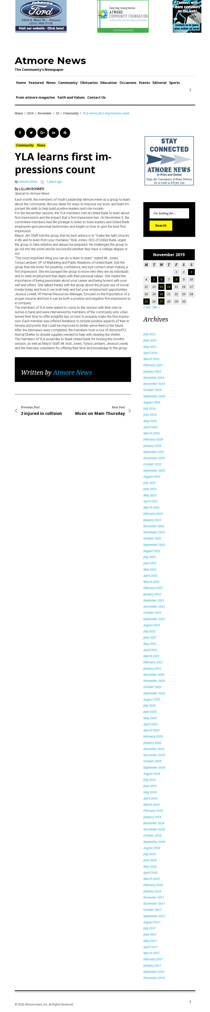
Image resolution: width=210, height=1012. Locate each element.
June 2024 (149, 415)
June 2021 (149, 637)
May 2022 (149, 569)
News (51, 82)
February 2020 (153, 736)
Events (144, 82)
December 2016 (153, 972)
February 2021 (153, 662)
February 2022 (153, 588)
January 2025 (152, 371)
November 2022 (154, 532)
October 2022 (152, 538)
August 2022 (151, 551)
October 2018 (152, 835)
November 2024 (154, 384)
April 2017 (150, 947)
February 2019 (153, 811)
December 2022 (153, 526)
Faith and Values (71, 97)
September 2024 (154, 396)
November (45, 113)
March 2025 (151, 359)
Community (68, 82)
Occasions (128, 82)
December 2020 (153, 675)
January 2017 (152, 965)
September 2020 (154, 693)
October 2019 (152, 761)
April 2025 (150, 353)
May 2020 (149, 718)
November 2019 (154, 755)
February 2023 (153, 514)
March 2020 (151, 730)
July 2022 (149, 557)
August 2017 (151, 922)
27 (161, 301)
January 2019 (152, 817)
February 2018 (153, 885)
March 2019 (151, 804)
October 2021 (152, 613)
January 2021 (152, 668)
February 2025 (153, 365)
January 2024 (152, 446)
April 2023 (150, 501)
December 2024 (153, 377)
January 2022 (152, 594)
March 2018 (151, 879)
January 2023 (152, 520)
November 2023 (154, 458)
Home (21, 82)
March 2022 (151, 582)
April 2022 (150, 575)
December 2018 (153, 823)
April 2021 (150, 650)
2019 (30, 113)
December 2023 (153, 452)
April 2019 (150, 798)
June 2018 (149, 860)
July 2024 (149, 408)
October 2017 (152, 910)
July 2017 (149, 928)
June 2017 (149, 934)
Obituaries (89, 82)
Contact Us (96, 97)
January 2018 (152, 891)
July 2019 (149, 780)
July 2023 (149, 483)
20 (57, 113)
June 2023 (149, 489)
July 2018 (149, 854)
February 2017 (153, 959)
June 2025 (149, 340)
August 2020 (151, 699)
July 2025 (149, 334)
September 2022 (154, 545)
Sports (174, 82)
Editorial (160, 82)
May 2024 (149, 421)
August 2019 (151, 774)
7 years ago (54, 181)
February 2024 (153, 439)
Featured (36, 82)
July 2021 (149, 631)
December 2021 (153, 600)
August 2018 (151, 848)
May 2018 (149, 866)
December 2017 (153, 897)
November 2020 (154, 681)
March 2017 (151, 953)
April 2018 (150, 873)
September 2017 (154, 916)
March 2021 (151, 656)
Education (108, 82)
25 (146, 301)
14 (168, 287)
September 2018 (154, 842)
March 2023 (151, 507)
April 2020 (150, 724)
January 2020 (152, 743)
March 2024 (151, 433)
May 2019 (149, 792)
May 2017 (149, 941)
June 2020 (149, 712)
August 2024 (151, 402)
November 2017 (154, 903)
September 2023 (154, 470)
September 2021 (154, 619)
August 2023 (151, 476)
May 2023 (149, 495)
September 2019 (154, 767)
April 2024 (150, 427)
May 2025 (149, 347)
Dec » (156, 307)
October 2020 (152, 687)
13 (161, 287)
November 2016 (154, 978)
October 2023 (152, 464)
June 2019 (149, 786)
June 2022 (149, 563)
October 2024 (152, 390)
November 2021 (154, 606)
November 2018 (154, 829)
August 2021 (151, 625)
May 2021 (149, 644)
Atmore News (50, 60)
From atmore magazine (35, 97)
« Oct (146, 307)
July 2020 (149, 705)
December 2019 (153, 749)
